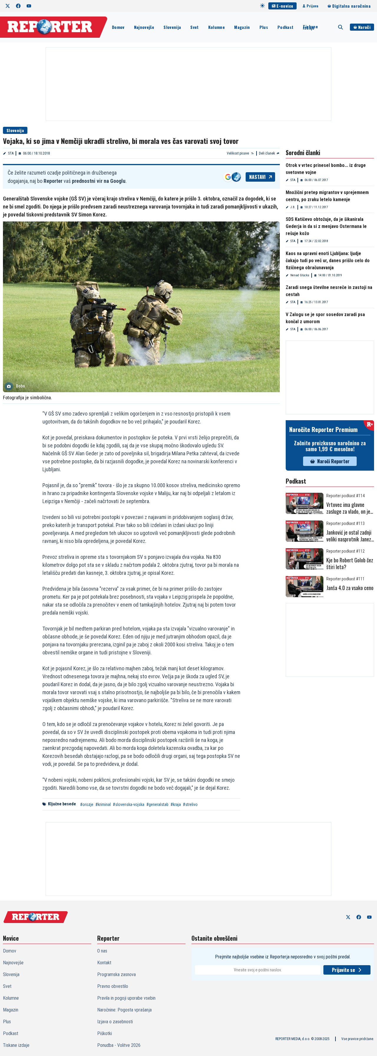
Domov (118, 27)
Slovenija (172, 27)
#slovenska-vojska (128, 804)
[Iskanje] (340, 27)
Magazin (242, 27)
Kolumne (216, 27)
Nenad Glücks (299, 275)
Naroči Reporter (333, 461)
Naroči (364, 27)
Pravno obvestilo (112, 986)
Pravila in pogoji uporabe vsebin (126, 998)
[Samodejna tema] (262, 5)
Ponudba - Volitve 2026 (118, 1045)
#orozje (86, 804)
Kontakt (104, 962)
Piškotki (104, 1033)
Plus (263, 27)
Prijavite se (343, 969)
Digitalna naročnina (351, 6)
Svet (194, 27)
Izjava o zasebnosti (115, 1021)
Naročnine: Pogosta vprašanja (124, 1010)
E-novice (285, 6)
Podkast (285, 27)
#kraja (176, 804)
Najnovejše (144, 27)
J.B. (292, 207)
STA (11, 153)
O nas (102, 951)
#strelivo (190, 804)
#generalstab (157, 804)
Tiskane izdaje (310, 27)
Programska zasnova (116, 974)
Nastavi (257, 176)
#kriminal (103, 804)
